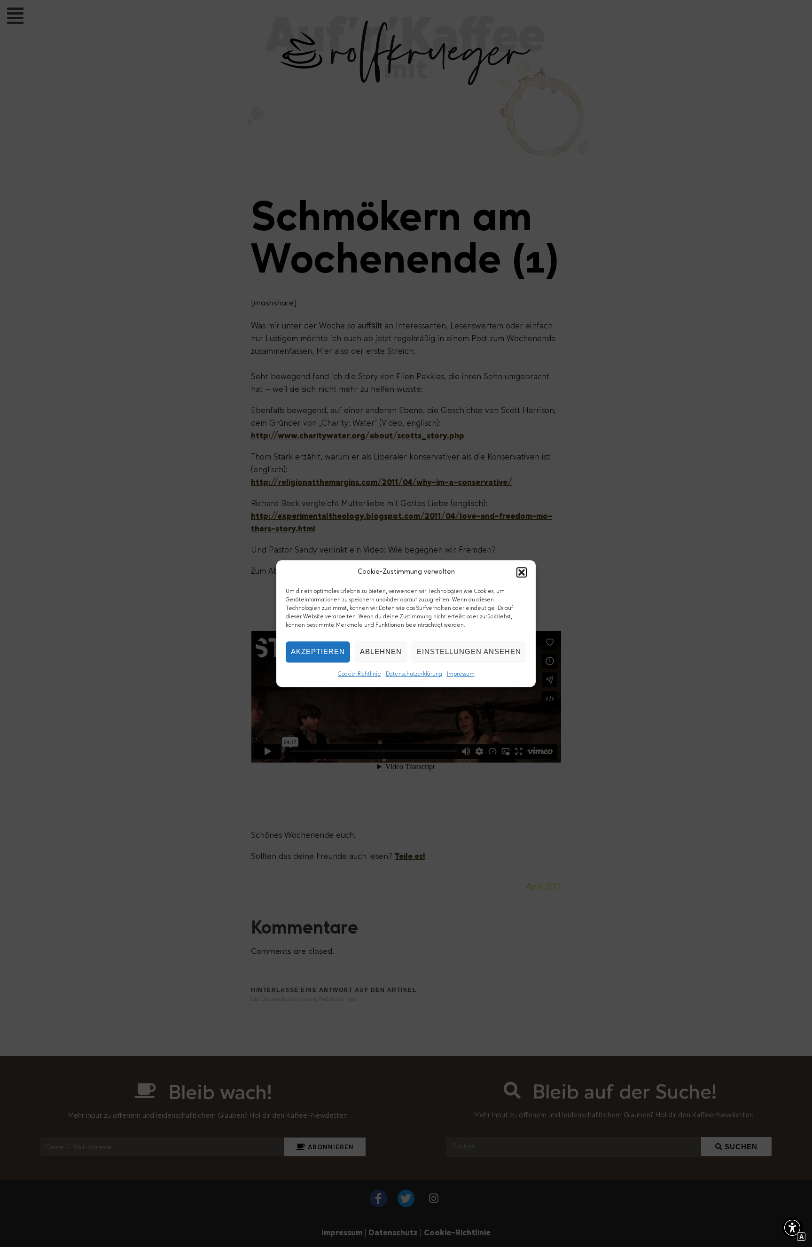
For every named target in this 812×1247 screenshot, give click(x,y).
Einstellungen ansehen (469, 651)
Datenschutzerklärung (414, 674)
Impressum (461, 674)
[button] (521, 572)
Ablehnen (381, 651)
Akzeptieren (318, 651)
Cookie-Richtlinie (359, 674)
